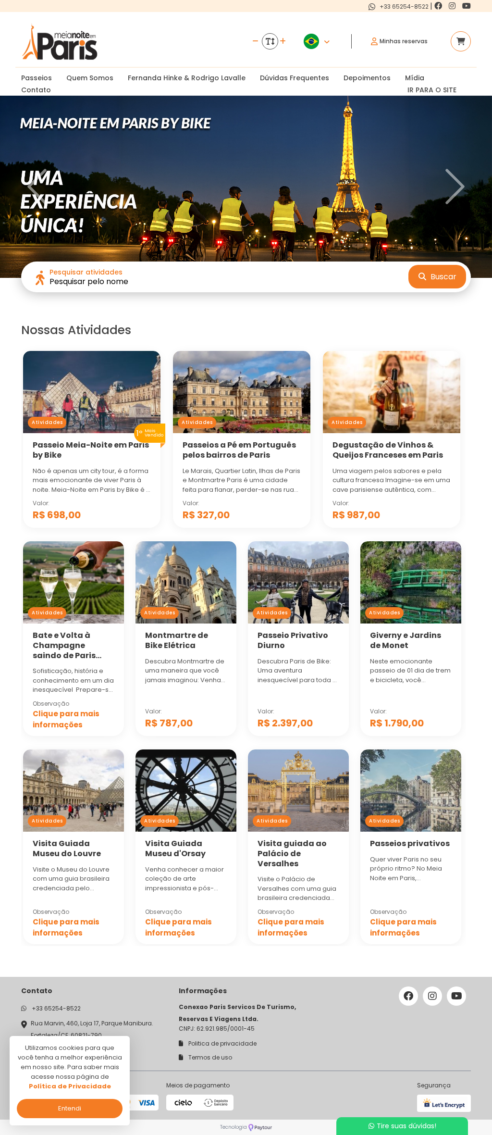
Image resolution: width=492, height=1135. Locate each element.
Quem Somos (89, 78)
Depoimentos (367, 78)
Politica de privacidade (222, 1043)
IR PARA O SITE (431, 90)
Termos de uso (209, 1057)
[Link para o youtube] (466, 6)
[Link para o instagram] (453, 6)
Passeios (36, 78)
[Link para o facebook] (439, 6)
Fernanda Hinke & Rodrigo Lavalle (187, 78)
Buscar (442, 276)
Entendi (69, 1108)
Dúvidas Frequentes (294, 78)
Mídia (414, 78)
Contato (36, 90)
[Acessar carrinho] (461, 41)
